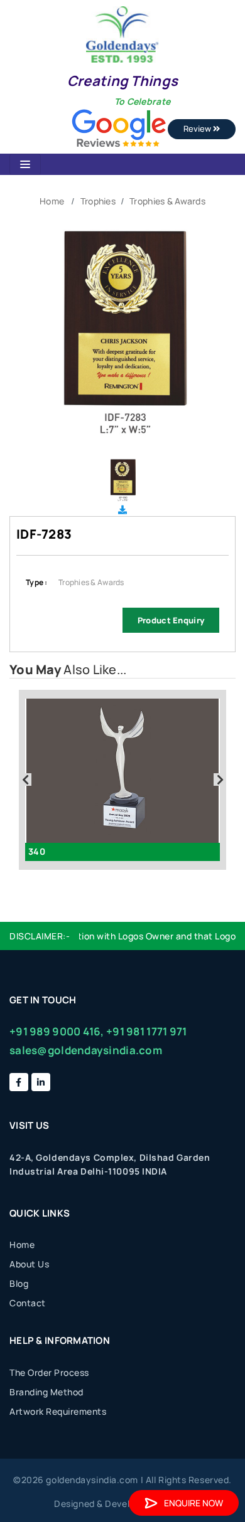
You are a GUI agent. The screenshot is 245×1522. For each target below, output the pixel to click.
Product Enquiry (171, 620)
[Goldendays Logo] (122, 34)
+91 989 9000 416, (56, 1031)
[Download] (122, 509)
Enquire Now (193, 1503)
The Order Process (49, 1372)
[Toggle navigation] (25, 164)
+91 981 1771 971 (146, 1031)
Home (52, 201)
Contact (27, 1303)
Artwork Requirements (57, 1411)
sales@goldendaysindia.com (85, 1050)
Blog (18, 1283)
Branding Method (46, 1392)
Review (198, 128)
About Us (29, 1264)
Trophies (98, 201)
